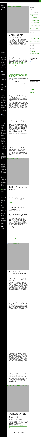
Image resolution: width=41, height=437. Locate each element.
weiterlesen (11, 202)
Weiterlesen (2, 150)
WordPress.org (32, 92)
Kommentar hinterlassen (18, 37)
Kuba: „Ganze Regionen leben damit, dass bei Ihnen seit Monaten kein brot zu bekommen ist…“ (35, 51)
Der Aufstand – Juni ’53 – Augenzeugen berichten (3, 229)
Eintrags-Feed (32, 89)
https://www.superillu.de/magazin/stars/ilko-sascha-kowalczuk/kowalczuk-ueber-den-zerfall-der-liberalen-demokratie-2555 (18, 426)
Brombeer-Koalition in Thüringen (17, 208)
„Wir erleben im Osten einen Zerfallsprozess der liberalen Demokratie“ (17, 416)
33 (18, 432)
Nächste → (22, 432)
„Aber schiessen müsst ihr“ (33, 36)
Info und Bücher (3, 7)
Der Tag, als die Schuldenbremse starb (17, 272)
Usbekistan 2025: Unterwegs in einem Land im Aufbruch (18, 188)
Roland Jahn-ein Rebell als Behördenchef (3, 111)
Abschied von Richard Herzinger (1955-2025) (17, 35)
